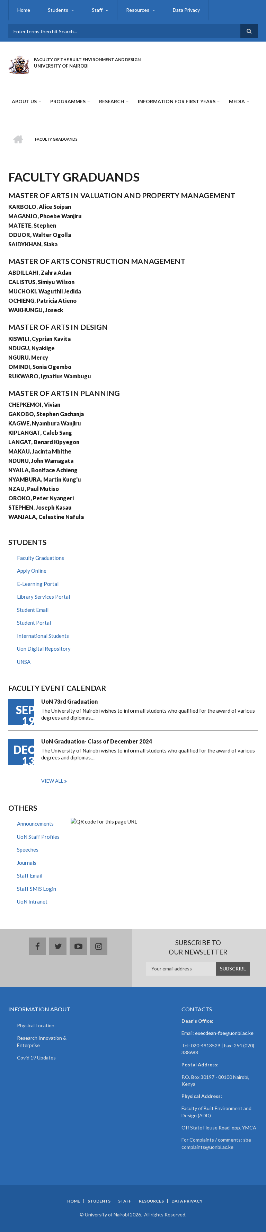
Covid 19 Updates (36, 1058)
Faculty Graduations (40, 558)
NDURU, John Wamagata (40, 460)
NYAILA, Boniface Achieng (43, 470)
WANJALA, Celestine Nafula (46, 516)
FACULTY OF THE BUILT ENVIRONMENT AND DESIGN (87, 59)
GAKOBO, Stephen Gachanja (46, 414)
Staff (97, 10)
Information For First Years (176, 101)
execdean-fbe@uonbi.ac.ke (224, 1033)
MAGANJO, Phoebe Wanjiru (45, 216)
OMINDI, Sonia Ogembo (39, 366)
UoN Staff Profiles (38, 837)
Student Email (32, 610)
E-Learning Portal (38, 584)
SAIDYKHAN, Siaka (32, 244)
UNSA (23, 662)
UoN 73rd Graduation (69, 701)
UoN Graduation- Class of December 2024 (96, 741)
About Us (24, 101)
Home (23, 10)
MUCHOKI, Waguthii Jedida (44, 291)
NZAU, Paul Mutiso (33, 488)
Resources (137, 10)
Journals (26, 863)
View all (52, 781)
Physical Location (35, 1025)
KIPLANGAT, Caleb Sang (40, 432)
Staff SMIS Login (36, 889)
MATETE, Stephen (32, 225)
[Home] (18, 64)
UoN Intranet (32, 901)
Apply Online (31, 570)
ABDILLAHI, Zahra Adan (39, 272)
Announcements (35, 823)
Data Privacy (186, 10)
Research (111, 101)
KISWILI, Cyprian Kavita (39, 338)
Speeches (27, 849)
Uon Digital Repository (44, 648)
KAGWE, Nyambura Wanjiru (44, 423)
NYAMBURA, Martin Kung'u (44, 479)
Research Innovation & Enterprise (41, 1041)
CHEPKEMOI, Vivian (34, 404)
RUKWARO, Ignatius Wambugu (49, 376)
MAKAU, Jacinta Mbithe (39, 451)
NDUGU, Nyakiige (31, 348)
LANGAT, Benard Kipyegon (43, 442)
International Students (43, 636)
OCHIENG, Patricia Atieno (42, 300)
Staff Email (29, 875)
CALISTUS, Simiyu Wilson (41, 282)
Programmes (68, 101)
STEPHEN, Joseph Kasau (40, 507)
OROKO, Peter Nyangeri (41, 498)
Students (58, 10)
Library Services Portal (43, 596)
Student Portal (34, 622)
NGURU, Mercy (28, 357)
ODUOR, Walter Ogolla (39, 234)
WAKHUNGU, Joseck (35, 310)
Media (237, 101)
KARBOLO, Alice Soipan (39, 206)
